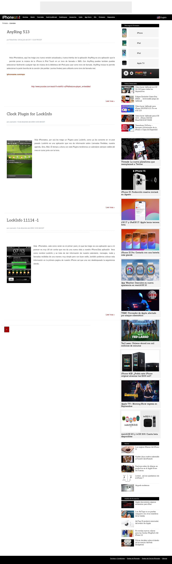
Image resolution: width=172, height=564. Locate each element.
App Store (88, 17)
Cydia (80, 17)
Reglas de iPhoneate (133, 558)
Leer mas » (110, 101)
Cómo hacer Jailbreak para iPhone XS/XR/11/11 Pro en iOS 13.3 (146, 108)
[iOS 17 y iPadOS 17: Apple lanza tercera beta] (140, 219)
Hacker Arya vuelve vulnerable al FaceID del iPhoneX (147, 458)
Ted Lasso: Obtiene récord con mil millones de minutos (137, 344)
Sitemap (164, 558)
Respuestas (111, 17)
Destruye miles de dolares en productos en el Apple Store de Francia (146, 468)
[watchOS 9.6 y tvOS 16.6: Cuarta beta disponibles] (140, 431)
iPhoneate (11, 17)
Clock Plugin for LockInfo (29, 114)
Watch (32, 17)
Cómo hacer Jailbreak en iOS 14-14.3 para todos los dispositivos (146, 89)
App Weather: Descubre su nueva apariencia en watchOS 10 (137, 284)
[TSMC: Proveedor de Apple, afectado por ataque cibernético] (140, 310)
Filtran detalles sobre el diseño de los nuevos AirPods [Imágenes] (147, 542)
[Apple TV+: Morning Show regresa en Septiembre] (140, 401)
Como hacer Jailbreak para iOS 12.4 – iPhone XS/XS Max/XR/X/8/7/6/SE (147, 118)
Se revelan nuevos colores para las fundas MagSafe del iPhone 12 (146, 533)
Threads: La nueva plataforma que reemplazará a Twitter (138, 163)
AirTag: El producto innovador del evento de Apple (147, 522)
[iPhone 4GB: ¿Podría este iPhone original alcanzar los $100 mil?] (140, 370)
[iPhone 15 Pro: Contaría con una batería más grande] (140, 249)
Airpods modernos (142, 485)
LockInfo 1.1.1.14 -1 (23, 220)
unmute (151, 73)
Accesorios (72, 17)
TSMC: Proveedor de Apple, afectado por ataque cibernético (138, 314)
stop (131, 73)
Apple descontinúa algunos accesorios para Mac (145, 503)
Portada (5, 23)
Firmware (102, 17)
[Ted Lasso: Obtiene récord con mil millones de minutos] (140, 340)
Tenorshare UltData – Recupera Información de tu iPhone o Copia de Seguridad (146, 127)
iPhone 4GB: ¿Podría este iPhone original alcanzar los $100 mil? (136, 374)
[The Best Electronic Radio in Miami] (138, 74)
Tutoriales (40, 17)
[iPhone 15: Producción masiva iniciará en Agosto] (140, 189)
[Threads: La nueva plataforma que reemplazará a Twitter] (140, 159)
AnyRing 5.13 (18, 31)
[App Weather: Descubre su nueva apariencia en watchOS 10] (140, 280)
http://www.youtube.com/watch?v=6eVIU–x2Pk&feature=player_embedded (60, 86)
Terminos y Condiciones (117, 558)
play (126, 73)
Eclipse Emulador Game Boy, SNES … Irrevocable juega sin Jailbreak (147, 99)
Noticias (25, 17)
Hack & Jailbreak (51, 17)
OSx (95, 17)
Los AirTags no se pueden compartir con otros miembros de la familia (146, 514)
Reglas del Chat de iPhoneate (151, 558)
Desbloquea (63, 17)
